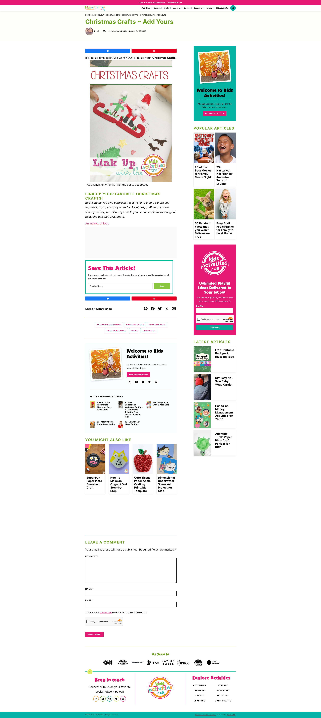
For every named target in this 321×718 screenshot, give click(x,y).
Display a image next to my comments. (118, 612)
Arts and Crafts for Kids (109, 325)
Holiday (209, 8)
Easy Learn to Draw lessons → (167, 2)
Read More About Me (138, 374)
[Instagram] (130, 382)
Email (89, 600)
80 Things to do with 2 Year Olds (161, 403)
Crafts (166, 8)
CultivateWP (231, 715)
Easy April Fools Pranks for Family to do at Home (225, 228)
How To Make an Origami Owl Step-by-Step (118, 484)
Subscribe (214, 327)
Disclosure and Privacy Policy (205, 715)
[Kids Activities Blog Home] (95, 8)
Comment (92, 556)
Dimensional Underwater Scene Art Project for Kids (166, 484)
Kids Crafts (149, 331)
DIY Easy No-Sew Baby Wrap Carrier (224, 381)
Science (187, 8)
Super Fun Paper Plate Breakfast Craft (94, 482)
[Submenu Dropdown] (151, 8)
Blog (94, 15)
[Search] (233, 8)
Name (89, 589)
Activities (146, 8)
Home (87, 15)
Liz (98, 31)
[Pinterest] (156, 382)
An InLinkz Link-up (97, 223)
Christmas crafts (130, 15)
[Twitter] (149, 382)
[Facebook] (143, 382)
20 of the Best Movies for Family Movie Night (203, 172)
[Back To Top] (90, 672)
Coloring (157, 8)
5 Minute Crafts (222, 8)
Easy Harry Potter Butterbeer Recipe (106, 423)
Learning (176, 8)
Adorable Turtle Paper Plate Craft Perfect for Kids (223, 440)
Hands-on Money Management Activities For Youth (224, 412)
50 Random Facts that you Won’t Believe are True (202, 230)
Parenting (198, 8)
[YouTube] (136, 382)
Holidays (223, 695)
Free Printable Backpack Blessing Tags (224, 353)
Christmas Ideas (113, 15)
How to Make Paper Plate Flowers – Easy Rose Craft (104, 406)
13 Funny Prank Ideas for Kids (132, 423)
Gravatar (106, 612)
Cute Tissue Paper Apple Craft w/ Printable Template (142, 484)
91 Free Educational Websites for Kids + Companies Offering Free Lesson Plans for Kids (134, 409)
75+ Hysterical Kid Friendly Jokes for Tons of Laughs (224, 175)
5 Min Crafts (223, 701)
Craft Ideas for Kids (116, 331)
